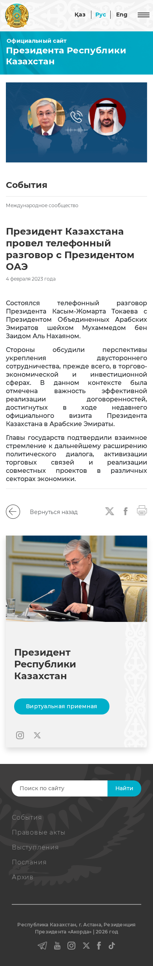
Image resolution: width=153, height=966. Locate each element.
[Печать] (142, 510)
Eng (122, 14)
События (27, 817)
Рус (100, 14)
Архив (23, 877)
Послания (29, 862)
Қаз (80, 14)
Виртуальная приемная (62, 706)
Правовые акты (38, 832)
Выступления (35, 847)
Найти (124, 788)
